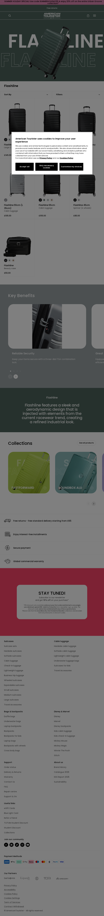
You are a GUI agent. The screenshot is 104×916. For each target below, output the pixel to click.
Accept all (25, 166)
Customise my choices (71, 166)
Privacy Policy (46, 158)
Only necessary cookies (46, 166)
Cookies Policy (66, 158)
